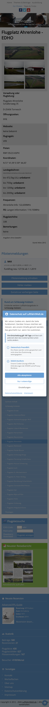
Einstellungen (25, 387)
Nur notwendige (24, 381)
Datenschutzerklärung (13, 393)
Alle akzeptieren (25, 375)
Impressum (28, 393)
